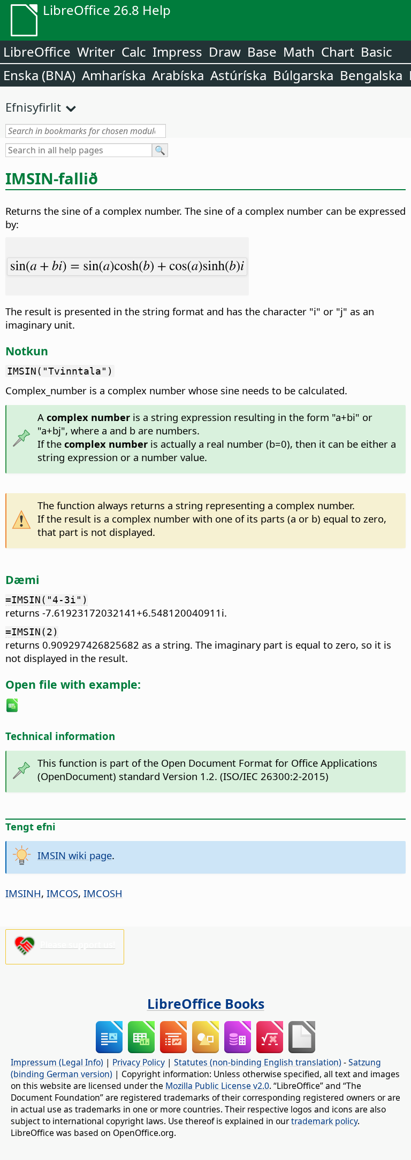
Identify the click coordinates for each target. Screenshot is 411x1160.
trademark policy (324, 1121)
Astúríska (238, 75)
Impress (177, 51)
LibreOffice (37, 51)
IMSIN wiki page (74, 855)
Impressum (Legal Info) (57, 1062)
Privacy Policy (138, 1062)
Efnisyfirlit (33, 107)
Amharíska (114, 75)
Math (299, 51)
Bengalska (371, 75)
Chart (337, 51)
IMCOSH (103, 893)
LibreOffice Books (205, 1003)
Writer (96, 51)
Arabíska (178, 75)
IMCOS (62, 893)
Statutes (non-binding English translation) (257, 1062)
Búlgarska (303, 75)
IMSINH (23, 893)
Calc (133, 51)
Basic (376, 51)
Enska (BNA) (39, 75)
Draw (225, 51)
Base (262, 51)
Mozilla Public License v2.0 (217, 1086)
